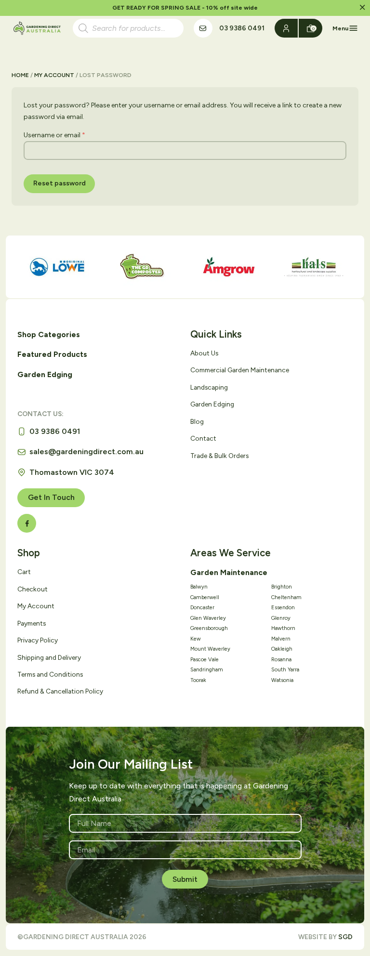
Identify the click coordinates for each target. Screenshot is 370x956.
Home (20, 75)
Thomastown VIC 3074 (71, 472)
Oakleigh (281, 649)
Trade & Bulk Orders (219, 455)
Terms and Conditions (50, 674)
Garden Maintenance (228, 572)
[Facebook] (26, 523)
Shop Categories (48, 334)
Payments (31, 623)
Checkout (32, 589)
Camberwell (204, 597)
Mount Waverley (210, 649)
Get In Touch (51, 497)
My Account (54, 75)
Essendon (283, 607)
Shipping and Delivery (49, 657)
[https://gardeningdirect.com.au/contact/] (203, 28)
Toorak (198, 680)
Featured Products (52, 354)
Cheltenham (286, 597)
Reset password (59, 183)
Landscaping (209, 387)
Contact (203, 438)
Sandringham (206, 670)
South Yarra (285, 670)
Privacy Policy (37, 640)
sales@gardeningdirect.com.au (86, 451)
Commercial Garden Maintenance (239, 370)
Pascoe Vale (204, 659)
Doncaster (202, 607)
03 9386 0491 (241, 28)
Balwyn (199, 587)
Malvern (281, 639)
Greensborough (209, 628)
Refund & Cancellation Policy (60, 691)
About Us (204, 353)
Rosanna (281, 659)
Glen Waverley (208, 618)
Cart (24, 572)
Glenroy (281, 618)
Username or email (54, 135)
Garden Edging (44, 374)
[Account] (286, 28)
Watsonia (282, 680)
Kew (195, 639)
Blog (197, 421)
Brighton (281, 587)
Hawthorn (283, 628)
